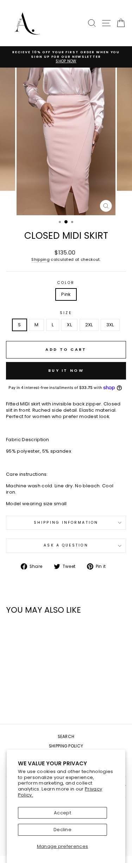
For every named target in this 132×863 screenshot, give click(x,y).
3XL (110, 324)
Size (66, 313)
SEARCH (66, 736)
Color (66, 282)
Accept (62, 812)
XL (69, 324)
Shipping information (66, 522)
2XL (89, 324)
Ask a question (66, 545)
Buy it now (66, 370)
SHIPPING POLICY (66, 746)
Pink (65, 294)
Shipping (40, 259)
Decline (62, 829)
